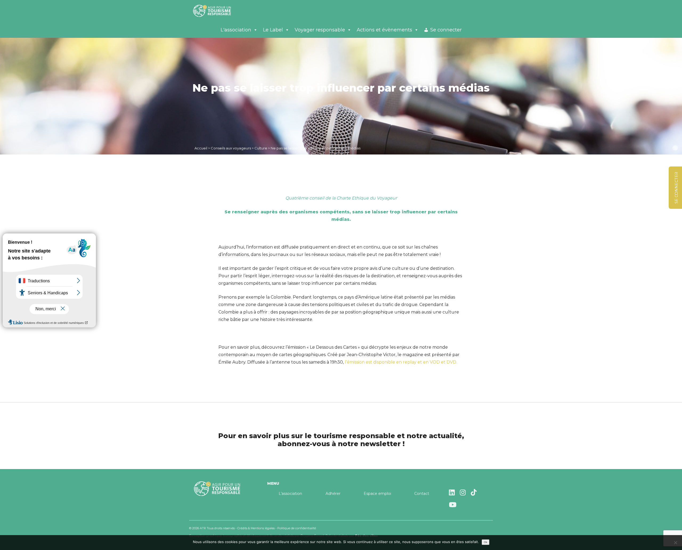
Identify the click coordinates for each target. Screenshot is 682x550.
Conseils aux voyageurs (231, 148)
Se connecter (446, 30)
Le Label (273, 30)
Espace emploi (377, 493)
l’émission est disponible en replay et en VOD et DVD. (400, 362)
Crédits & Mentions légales (256, 528)
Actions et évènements (384, 30)
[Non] (675, 542)
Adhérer (333, 493)
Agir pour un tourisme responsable (218, 10)
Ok (485, 542)
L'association (236, 30)
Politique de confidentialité (296, 528)
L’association (290, 493)
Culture (260, 148)
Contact (421, 493)
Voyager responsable (320, 30)
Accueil (200, 148)
